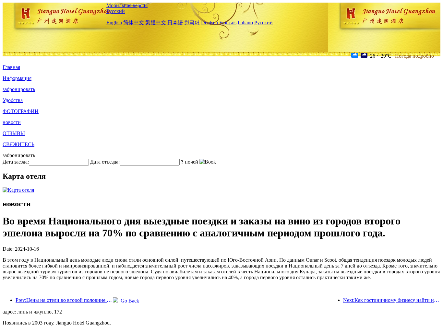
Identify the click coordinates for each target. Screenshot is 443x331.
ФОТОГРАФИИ (21, 111)
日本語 (175, 22)
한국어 (192, 22)
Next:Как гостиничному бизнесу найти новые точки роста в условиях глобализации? (391, 300)
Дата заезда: (16, 162)
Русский (115, 11)
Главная (11, 67)
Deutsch (209, 22)
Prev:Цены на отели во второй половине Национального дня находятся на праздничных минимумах (64, 300)
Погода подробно (414, 56)
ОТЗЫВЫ (14, 133)
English (114, 22)
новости (12, 122)
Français (227, 22)
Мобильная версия (127, 5)
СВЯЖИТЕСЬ (18, 144)
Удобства (13, 100)
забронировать (19, 89)
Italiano (245, 22)
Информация (17, 78)
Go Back (128, 300)
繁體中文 (155, 22)
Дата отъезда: (105, 162)
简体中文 (133, 22)
